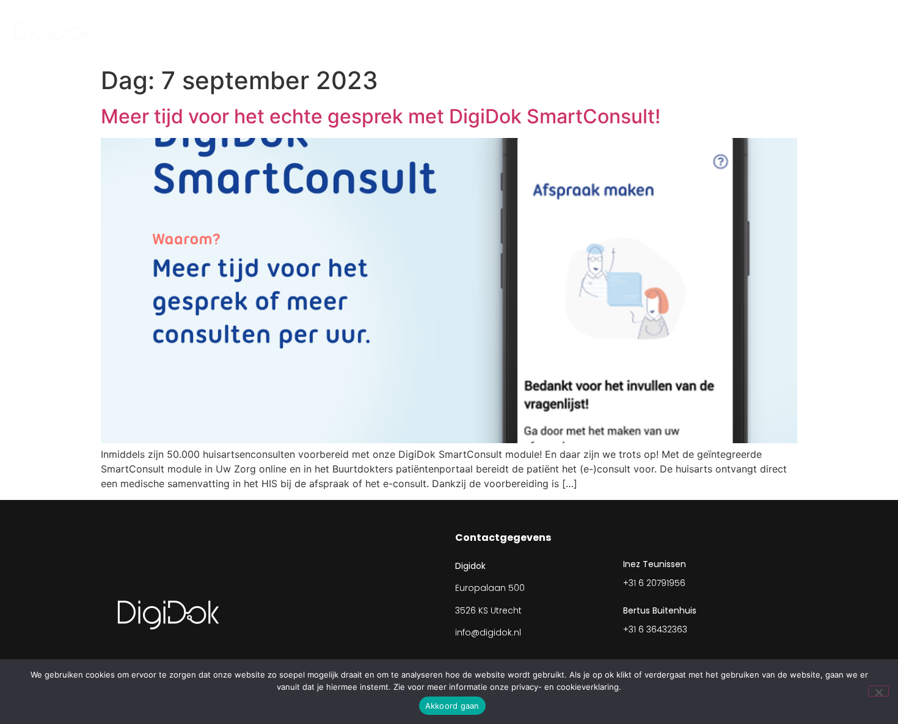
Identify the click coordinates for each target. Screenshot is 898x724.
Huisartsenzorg (422, 30)
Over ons (634, 30)
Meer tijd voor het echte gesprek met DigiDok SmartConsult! (385, 116)
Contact (761, 30)
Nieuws (698, 30)
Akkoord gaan (452, 706)
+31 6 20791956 (654, 583)
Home (345, 30)
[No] (878, 691)
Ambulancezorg (536, 30)
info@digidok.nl (488, 632)
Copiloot (828, 30)
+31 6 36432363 (655, 629)
